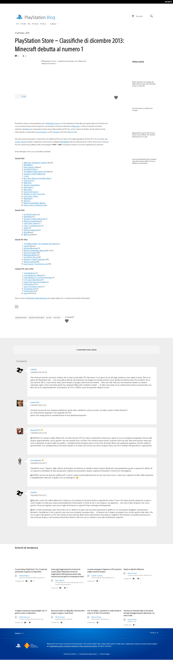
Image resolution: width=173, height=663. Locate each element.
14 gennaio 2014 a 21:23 (38, 495)
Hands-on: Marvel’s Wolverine (134, 569)
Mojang (27, 129)
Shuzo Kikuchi (59, 580)
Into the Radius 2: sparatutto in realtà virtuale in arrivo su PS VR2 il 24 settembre (104, 611)
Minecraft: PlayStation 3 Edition (35, 163)
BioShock (27, 201)
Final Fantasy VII (30, 284)
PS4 (29, 24)
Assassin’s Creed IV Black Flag (34, 174)
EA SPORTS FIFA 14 (31, 169)
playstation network (21, 317)
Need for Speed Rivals (32, 185)
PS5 (17, 24)
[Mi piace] (31, 581)
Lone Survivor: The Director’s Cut (36, 264)
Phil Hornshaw (60, 617)
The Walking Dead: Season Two (35, 171)
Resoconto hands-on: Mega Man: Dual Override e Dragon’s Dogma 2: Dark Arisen (68, 611)
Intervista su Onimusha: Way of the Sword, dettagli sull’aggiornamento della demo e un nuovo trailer (139, 613)
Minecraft (76, 126)
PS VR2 (23, 24)
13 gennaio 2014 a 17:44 (38, 432)
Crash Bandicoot (30, 273)
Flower (26, 228)
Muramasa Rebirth (30, 255)
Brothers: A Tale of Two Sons (34, 194)
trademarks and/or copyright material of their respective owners (73, 646)
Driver (26, 293)
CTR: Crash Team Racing (32, 280)
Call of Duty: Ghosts (31, 196)
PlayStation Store (52, 123)
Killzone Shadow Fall (31, 230)
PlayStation (40, 17)
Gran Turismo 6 (41, 132)
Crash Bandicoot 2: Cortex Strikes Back (38, 277)
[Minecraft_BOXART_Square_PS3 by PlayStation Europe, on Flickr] (30, 116)
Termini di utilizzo (69, 654)
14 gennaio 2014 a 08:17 (38, 463)
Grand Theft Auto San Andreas (35, 282)
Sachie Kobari (132, 619)
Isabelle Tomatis (97, 576)
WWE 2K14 (27, 183)
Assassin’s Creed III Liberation (34, 259)
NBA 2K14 (27, 234)
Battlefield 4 (65, 142)
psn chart (49, 317)
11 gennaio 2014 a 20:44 (38, 372)
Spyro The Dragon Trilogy (33, 286)
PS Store (35, 24)
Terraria (56, 132)
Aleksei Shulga (96, 617)
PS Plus (43, 24)
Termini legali (105, 654)
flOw (70, 132)
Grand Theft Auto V (31, 192)
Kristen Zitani (132, 573)
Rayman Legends (30, 262)
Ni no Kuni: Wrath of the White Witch (37, 178)
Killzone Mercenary (31, 248)
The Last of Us (29, 180)
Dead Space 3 (28, 187)
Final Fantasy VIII (30, 289)
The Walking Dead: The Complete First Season (41, 244)
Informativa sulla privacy (88, 654)
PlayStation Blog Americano (37, 298)
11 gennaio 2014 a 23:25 (38, 405)
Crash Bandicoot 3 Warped (33, 275)
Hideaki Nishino (24, 576)
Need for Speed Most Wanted (34, 203)
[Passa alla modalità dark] (133, 16)
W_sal (24, 96)
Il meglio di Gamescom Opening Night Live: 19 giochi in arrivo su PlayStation (31, 611)
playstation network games (36, 317)
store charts (57, 317)
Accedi (139, 16)
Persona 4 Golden (30, 253)
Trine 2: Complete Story (32, 226)
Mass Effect (28, 190)
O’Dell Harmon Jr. (24, 617)
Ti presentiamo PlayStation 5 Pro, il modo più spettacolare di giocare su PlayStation (31, 570)
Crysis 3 (26, 176)
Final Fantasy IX (29, 291)
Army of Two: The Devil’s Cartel (35, 205)
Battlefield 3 (28, 198)
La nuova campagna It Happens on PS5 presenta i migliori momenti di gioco (104, 570)
